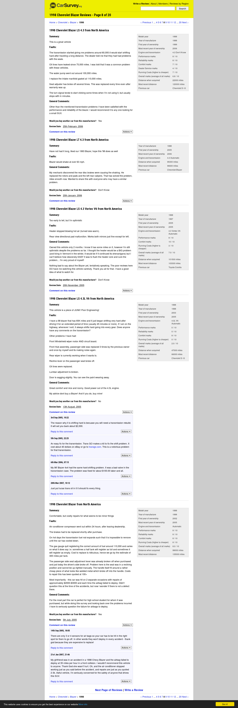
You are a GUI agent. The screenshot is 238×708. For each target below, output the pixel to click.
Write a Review (141, 3)
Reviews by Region (179, 3)
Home (52, 22)
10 (168, 22)
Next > (185, 22)
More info (83, 704)
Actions (126, 131)
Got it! (225, 704)
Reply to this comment (62, 431)
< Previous (145, 22)
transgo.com (95, 446)
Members (163, 3)
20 (180, 22)
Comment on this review (62, 131)
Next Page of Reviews (108, 690)
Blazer (73, 22)
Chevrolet (62, 22)
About (154, 3)
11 (171, 22)
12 (174, 22)
